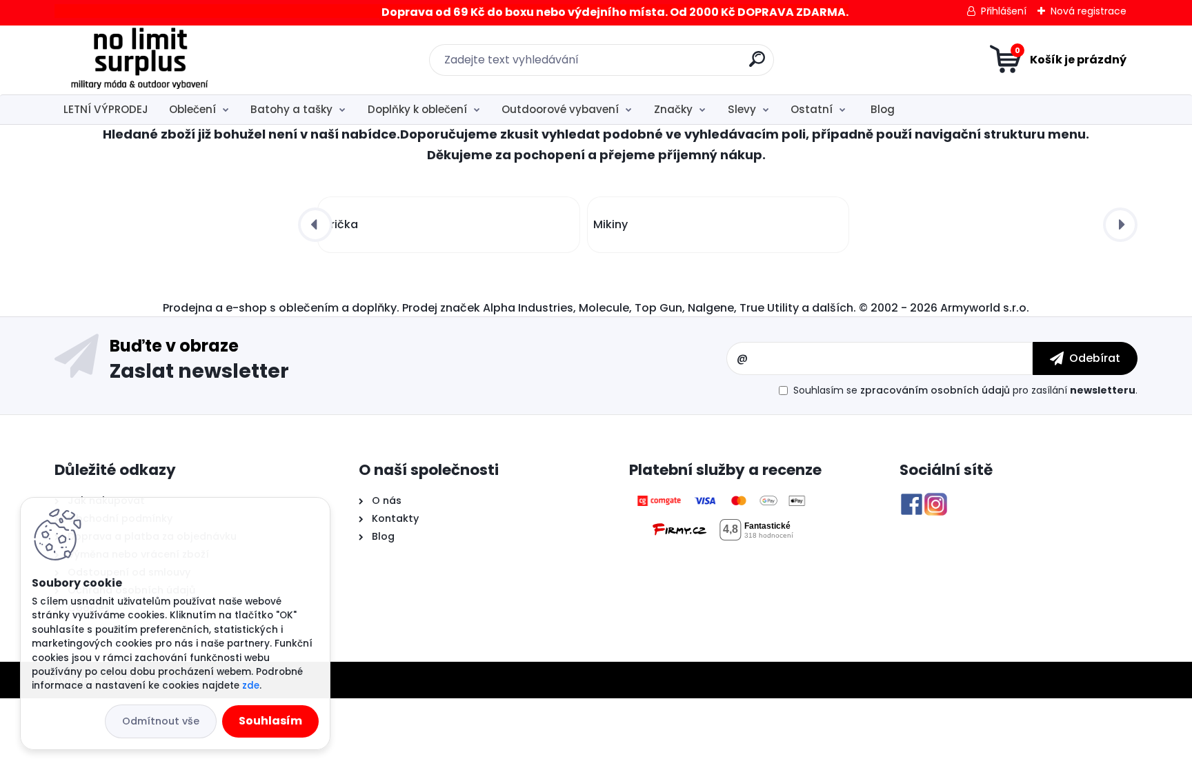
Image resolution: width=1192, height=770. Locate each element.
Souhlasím (270, 721)
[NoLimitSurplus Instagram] (936, 500)
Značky (673, 109)
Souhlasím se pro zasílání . (965, 390)
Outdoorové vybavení (560, 109)
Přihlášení (1003, 11)
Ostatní (812, 109)
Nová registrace (1088, 11)
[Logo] (138, 60)
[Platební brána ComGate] (722, 500)
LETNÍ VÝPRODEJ (105, 109)
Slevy (742, 109)
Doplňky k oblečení (417, 109)
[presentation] (315, 224)
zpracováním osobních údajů (935, 390)
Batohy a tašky (291, 109)
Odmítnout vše (160, 721)
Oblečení (192, 109)
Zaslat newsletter (199, 370)
